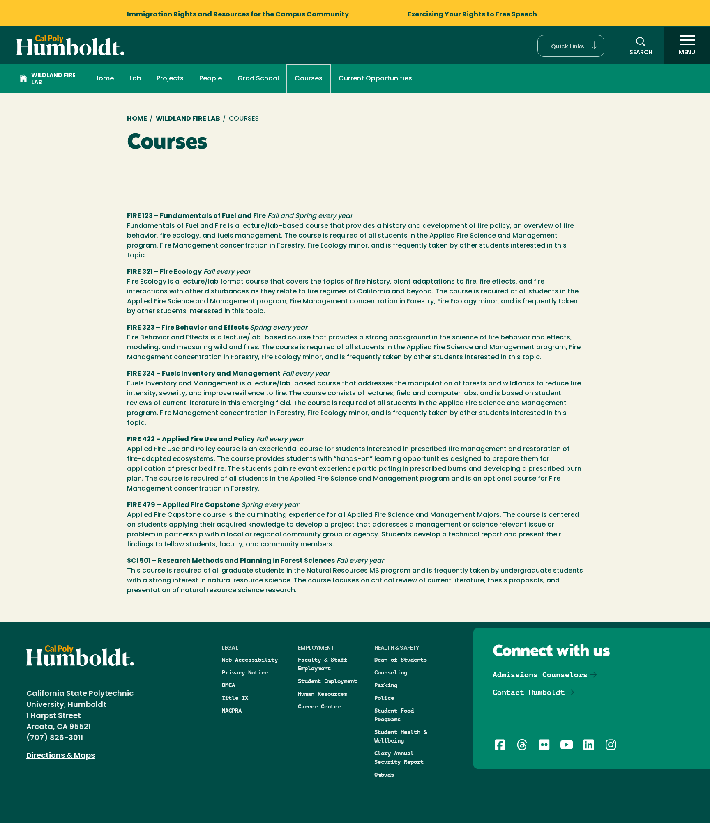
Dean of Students (400, 659)
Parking (385, 685)
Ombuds (384, 774)
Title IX (235, 698)
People (210, 79)
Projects (170, 79)
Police (384, 698)
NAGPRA (232, 710)
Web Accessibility (250, 659)
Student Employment (327, 681)
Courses (309, 79)
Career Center (319, 706)
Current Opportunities (375, 79)
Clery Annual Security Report (399, 757)
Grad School (258, 79)
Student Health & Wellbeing (400, 736)
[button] (570, 46)
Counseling (390, 672)
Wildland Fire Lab (53, 79)
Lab (135, 79)
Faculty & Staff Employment (322, 664)
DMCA (228, 685)
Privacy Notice (245, 672)
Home (104, 79)
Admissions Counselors (540, 674)
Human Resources (322, 693)
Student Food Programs (394, 714)
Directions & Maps (60, 756)
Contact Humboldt (529, 692)
